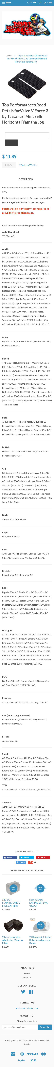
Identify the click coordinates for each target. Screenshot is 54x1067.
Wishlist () (35, 2)
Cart (49, 2)
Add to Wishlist (29, 165)
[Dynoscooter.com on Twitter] (23, 993)
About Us (27, 978)
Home (9, 55)
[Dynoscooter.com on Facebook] (31, 993)
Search (27, 973)
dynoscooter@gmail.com (27, 1008)
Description (26, 179)
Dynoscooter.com (29, 1040)
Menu (8, 2)
